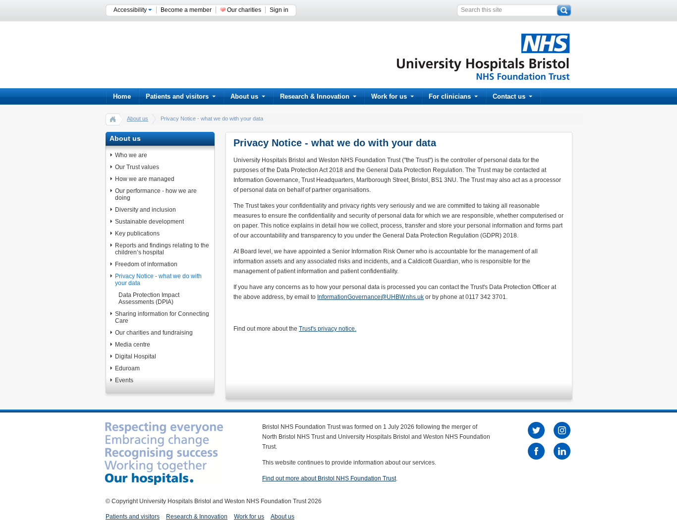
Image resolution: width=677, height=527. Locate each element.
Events (124, 380)
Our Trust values (137, 167)
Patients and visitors (177, 96)
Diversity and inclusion (145, 209)
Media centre (132, 344)
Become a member (186, 9)
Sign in (279, 9)
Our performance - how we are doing (156, 194)
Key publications (137, 233)
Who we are (131, 155)
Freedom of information (146, 264)
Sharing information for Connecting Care (162, 317)
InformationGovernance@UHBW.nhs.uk (370, 296)
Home (122, 96)
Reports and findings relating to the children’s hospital (162, 249)
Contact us (509, 96)
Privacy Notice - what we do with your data (158, 280)
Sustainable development (149, 221)
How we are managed (144, 179)
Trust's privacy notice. (327, 328)
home (113, 119)
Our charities (244, 9)
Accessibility (130, 9)
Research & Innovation (314, 96)
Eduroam (127, 368)
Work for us (389, 96)
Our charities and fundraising (154, 332)
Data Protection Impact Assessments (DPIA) (148, 298)
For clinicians (450, 96)
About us (244, 96)
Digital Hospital (135, 356)
